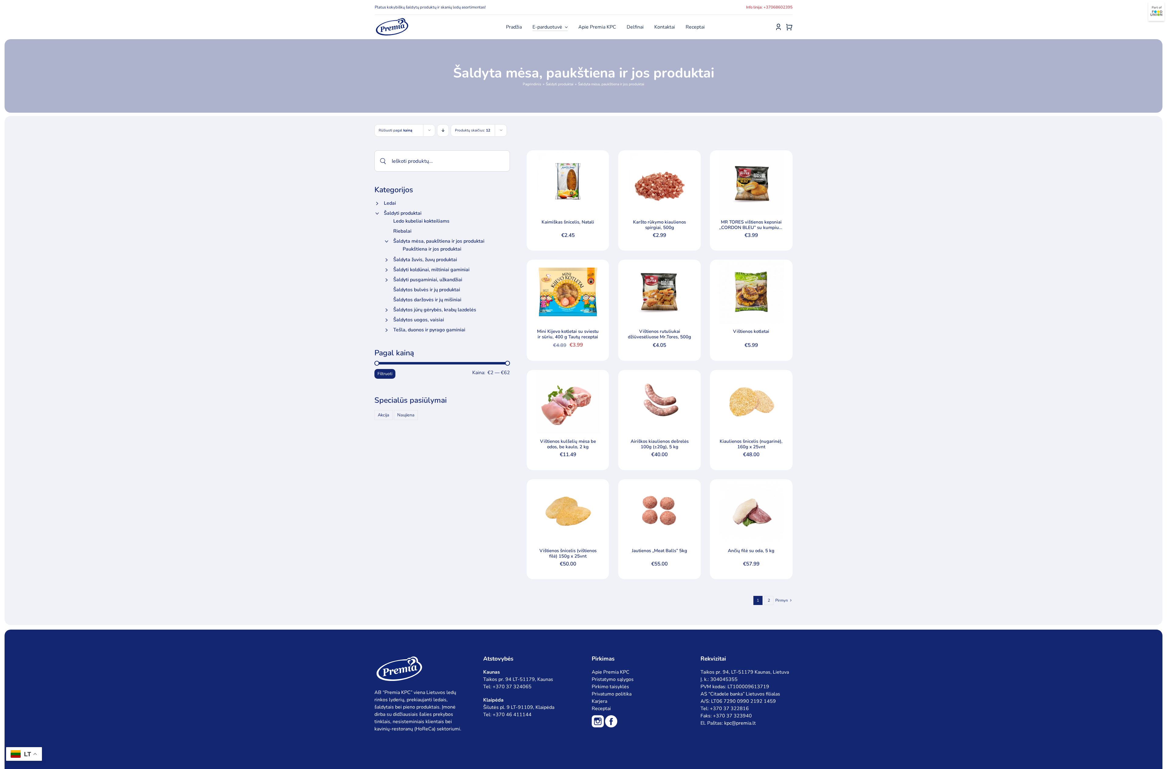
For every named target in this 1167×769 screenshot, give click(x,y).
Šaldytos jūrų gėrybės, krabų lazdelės (434, 309)
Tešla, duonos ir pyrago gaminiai (429, 329)
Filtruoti (384, 374)
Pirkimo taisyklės (610, 686)
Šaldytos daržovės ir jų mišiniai (427, 299)
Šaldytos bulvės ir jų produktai (426, 289)
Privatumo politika (612, 694)
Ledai (390, 203)
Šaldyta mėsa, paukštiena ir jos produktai (438, 241)
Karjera (599, 701)
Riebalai (402, 231)
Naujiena (406, 415)
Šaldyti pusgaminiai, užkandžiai (427, 279)
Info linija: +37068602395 (769, 7)
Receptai (601, 708)
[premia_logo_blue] (391, 19)
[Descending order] (443, 130)
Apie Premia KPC (610, 672)
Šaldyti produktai (403, 213)
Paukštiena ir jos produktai (432, 249)
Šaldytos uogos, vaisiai (418, 319)
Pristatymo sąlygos (613, 679)
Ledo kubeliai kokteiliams (421, 221)
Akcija (383, 415)
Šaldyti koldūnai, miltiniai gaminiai (431, 269)
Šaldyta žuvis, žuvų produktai (425, 259)
